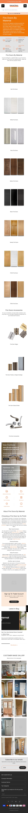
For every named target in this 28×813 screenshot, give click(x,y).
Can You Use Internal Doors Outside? (11, 632)
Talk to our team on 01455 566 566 (14, 1)
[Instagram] (15, 801)
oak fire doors (20, 530)
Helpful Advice (7, 506)
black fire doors (13, 547)
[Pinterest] (12, 801)
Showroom (21, 500)
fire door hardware (16, 568)
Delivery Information (7, 494)
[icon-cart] (25, 5)
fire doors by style (22, 564)
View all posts (14, 645)
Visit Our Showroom (8, 46)
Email (3, 794)
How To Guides (7, 500)
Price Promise (21, 37)
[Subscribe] (25, 794)
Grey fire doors (13, 546)
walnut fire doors (15, 532)
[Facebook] (8, 801)
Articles (21, 506)
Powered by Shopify (14, 810)
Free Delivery (8, 38)
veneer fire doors (16, 539)
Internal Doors (16, 808)
